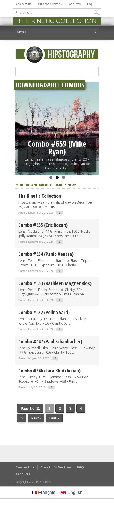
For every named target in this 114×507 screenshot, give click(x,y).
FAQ (89, 4)
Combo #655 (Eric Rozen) (43, 225)
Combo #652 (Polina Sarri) (44, 312)
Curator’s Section (50, 4)
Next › (36, 418)
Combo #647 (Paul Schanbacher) (50, 341)
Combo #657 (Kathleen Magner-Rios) (57, 147)
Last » (54, 418)
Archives (75, 4)
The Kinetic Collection (39, 196)
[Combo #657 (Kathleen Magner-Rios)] (57, 128)
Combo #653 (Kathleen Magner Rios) (55, 283)
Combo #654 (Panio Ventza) (46, 254)
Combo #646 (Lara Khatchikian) (49, 370)
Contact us (23, 4)
